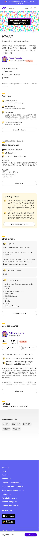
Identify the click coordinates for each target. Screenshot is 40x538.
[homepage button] (4, 8)
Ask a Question (30, 348)
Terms (17, 3)
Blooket (7, 301)
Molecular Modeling (12, 306)
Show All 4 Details (19, 130)
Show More (19, 183)
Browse (10, 8)
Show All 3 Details (19, 313)
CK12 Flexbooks (11, 296)
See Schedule (31, 535)
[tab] (4, 83)
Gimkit (7, 298)
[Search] (31, 8)
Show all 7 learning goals (19, 224)
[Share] (31, 14)
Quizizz (7, 303)
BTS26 (26, 1)
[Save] (35, 14)
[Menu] (35, 8)
